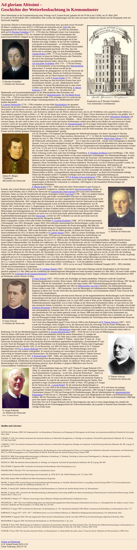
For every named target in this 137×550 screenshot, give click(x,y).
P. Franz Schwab (39, 278)
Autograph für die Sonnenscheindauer (31, 274)
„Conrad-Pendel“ (58, 385)
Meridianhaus (65, 329)
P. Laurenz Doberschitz (11, 104)
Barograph (40, 216)
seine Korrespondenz (83, 189)
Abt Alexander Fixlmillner (43, 63)
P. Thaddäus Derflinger (98, 153)
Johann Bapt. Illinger (112, 138)
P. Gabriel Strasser (56, 233)
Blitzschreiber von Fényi (88, 286)
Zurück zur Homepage (10, 542)
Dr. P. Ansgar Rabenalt (28, 349)
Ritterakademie (77, 66)
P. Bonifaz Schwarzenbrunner (82, 177)
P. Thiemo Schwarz (110, 322)
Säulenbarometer (54, 95)
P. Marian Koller (39, 187)
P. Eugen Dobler (58, 78)
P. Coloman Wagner (48, 269)
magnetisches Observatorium (63, 191)
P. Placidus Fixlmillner (19, 32)
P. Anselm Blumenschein (59, 332)
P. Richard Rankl (39, 356)
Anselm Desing (38, 54)
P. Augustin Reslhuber (61, 220)
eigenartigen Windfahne (120, 117)
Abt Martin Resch (72, 95)
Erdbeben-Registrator (41, 307)
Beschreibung (61, 104)
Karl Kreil (69, 194)
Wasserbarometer (75, 124)
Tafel (65, 27)
